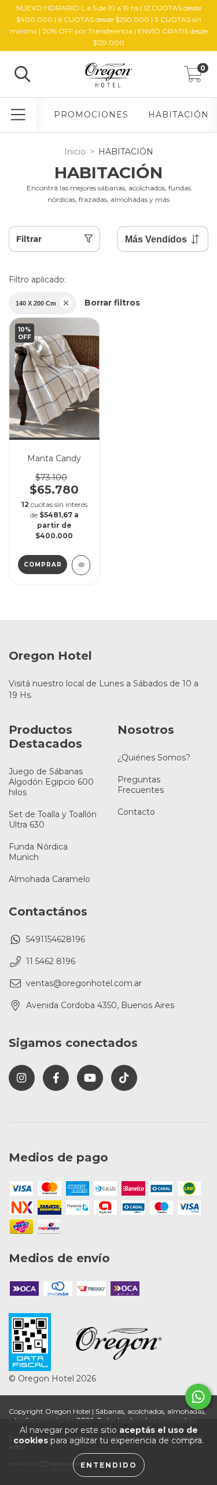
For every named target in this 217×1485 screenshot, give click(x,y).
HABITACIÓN (178, 114)
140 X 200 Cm (36, 303)
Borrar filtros (112, 302)
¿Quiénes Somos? (153, 757)
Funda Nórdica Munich (38, 851)
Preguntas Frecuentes (140, 784)
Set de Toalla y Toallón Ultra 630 (53, 819)
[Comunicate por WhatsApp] (198, 1397)
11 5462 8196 (50, 961)
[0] (193, 77)
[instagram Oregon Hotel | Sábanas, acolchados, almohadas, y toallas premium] (22, 1078)
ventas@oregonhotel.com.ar (84, 983)
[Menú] (18, 115)
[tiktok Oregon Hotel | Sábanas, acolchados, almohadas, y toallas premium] (124, 1078)
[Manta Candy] (81, 565)
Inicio (75, 151)
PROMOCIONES (91, 114)
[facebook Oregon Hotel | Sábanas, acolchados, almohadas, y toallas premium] (56, 1078)
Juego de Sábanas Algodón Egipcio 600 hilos (51, 781)
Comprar (43, 564)
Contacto (136, 812)
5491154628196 (55, 939)
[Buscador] (22, 74)
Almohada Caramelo (49, 879)
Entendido (108, 1465)
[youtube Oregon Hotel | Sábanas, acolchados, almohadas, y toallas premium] (90, 1078)
